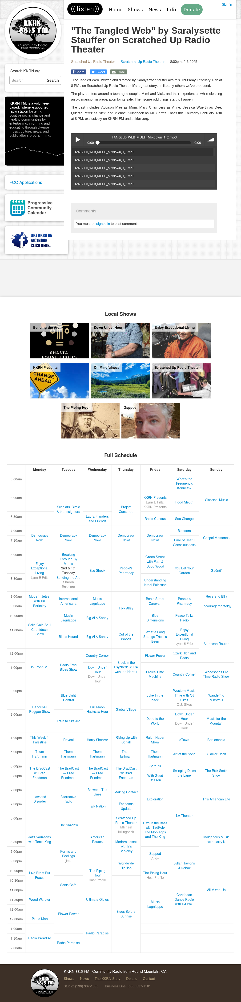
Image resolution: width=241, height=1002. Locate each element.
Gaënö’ (216, 570)
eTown (184, 739)
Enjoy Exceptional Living (39, 568)
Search (53, 80)
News (155, 9)
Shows (135, 9)
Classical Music (216, 499)
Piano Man (40, 918)
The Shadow (68, 825)
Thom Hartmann (39, 754)
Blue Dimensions (155, 617)
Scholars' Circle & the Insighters (68, 509)
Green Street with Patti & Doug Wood (155, 561)
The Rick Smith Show (216, 773)
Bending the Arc (68, 577)
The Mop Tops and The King (155, 834)
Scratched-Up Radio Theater (142, 62)
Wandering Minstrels (216, 697)
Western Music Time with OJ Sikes (184, 695)
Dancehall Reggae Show (39, 709)
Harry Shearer (97, 739)
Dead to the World (155, 721)
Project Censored (126, 509)
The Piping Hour (97, 873)
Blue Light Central (68, 697)
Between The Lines (97, 792)
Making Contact (126, 792)
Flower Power (155, 655)
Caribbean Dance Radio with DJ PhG (184, 899)
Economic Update (126, 806)
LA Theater (184, 815)
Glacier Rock (216, 753)
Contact (149, 978)
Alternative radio (68, 799)
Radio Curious (155, 518)
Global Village (126, 709)
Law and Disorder (39, 799)
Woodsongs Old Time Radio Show (216, 674)
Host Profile (97, 879)
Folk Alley (126, 608)
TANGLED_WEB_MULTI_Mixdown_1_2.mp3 (104, 152)
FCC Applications (25, 182)
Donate (192, 9)
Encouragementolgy (216, 606)
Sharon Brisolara (68, 584)
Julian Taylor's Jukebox (184, 865)
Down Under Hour (97, 669)
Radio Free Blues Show (68, 667)
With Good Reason (155, 778)
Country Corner (97, 655)
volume (211, 139)
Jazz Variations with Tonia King (39, 839)
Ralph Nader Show (155, 739)
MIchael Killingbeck (126, 829)
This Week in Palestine (39, 739)
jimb (68, 860)
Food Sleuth (184, 502)
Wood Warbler (39, 899)
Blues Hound (68, 636)
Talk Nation (97, 806)
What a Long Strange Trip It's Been (155, 636)
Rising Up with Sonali (126, 739)
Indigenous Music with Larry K (216, 839)
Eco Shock (97, 570)
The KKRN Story (107, 978)
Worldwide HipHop (126, 865)
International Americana (68, 601)
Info (171, 9)
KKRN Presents (155, 497)
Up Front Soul (39, 667)
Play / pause (77, 139)
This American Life (216, 799)
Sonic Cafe (68, 884)
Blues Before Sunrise (126, 913)
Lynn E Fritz (155, 502)
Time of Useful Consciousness (184, 542)
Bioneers (184, 530)
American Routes (216, 643)
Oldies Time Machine (155, 674)
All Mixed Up (216, 889)
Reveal (68, 739)
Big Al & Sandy (97, 617)
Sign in (227, 4)
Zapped (155, 853)
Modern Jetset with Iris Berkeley (39, 601)
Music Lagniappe (97, 601)
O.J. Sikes (184, 704)
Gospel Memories (216, 537)
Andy (155, 858)
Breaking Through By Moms (68, 559)
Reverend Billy (216, 596)
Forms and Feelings (68, 853)
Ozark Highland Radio (184, 655)
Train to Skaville (68, 720)
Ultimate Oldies (97, 899)
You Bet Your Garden (184, 570)
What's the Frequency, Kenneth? (184, 483)
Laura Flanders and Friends (97, 518)
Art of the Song (184, 753)
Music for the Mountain (216, 721)
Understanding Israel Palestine (155, 582)
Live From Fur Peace (39, 875)
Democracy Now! (39, 537)
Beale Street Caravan (155, 601)
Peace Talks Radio (184, 617)
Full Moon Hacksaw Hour (97, 709)
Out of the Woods (126, 636)
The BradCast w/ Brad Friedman (39, 773)
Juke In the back (155, 697)
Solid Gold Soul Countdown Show (39, 629)
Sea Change (184, 518)
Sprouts (155, 765)
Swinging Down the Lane (184, 773)
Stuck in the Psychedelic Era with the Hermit (126, 667)
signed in (103, 224)
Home (115, 9)
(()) (85, 9)
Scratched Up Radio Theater (93, 62)
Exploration (155, 799)
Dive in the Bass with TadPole (155, 825)
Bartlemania (216, 739)
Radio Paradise (97, 933)
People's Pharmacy (126, 570)
